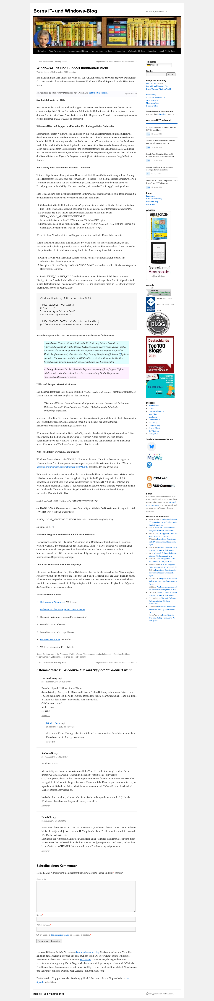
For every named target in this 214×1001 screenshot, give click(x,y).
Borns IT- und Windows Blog (157, 86)
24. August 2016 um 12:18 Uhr (55, 756)
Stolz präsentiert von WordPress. (161, 993)
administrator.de (154, 419)
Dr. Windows (154, 431)
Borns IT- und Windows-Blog (65, 10)
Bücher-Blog (151, 94)
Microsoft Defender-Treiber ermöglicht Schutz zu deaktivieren (162, 601)
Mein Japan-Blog (152, 103)
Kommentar (42, 879)
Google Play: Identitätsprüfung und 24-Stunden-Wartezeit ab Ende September (160, 155)
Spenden (152, 50)
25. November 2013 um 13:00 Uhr (60, 726)
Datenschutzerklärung (78, 50)
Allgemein (64, 654)
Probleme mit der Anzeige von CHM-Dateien (62, 609)
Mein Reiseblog (152, 100)
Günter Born (53, 723)
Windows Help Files (50, 639)
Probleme (126, 654)
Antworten (46, 715)
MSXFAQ (153, 422)
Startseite (41, 50)
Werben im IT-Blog (136, 50)
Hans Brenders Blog (156, 411)
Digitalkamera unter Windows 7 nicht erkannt (116, 61)
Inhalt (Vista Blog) (167, 50)
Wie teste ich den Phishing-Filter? (52, 61)
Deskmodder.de (154, 428)
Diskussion (120, 50)
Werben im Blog (152, 201)
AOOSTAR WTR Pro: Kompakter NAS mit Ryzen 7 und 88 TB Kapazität (161, 181)
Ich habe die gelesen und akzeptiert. (65, 934)
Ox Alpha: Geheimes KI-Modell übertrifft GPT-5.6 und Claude (161, 128)
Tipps (85, 654)
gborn (74, 72)
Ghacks (151, 408)
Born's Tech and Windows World (158, 89)
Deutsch (154, 65)
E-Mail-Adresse (44, 925)
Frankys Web (154, 433)
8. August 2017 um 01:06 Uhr (54, 820)
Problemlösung (75, 654)
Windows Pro (154, 405)
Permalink (81, 656)
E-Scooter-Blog (152, 105)
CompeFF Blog (154, 425)
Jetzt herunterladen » (99, 92)
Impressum (150, 196)
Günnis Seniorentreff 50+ (155, 97)
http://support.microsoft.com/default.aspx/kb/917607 (62, 466)
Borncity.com (151, 83)
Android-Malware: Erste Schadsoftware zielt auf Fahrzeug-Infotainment (160, 141)
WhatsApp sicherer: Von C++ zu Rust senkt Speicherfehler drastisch (159, 168)
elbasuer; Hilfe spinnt (112, 654)
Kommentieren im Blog (101, 50)
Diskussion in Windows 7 (52, 601)
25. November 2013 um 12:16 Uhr (56, 681)
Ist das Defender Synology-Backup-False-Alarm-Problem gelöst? (162, 618)
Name (40, 915)
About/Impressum (57, 50)
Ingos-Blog (153, 414)
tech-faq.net (153, 417)
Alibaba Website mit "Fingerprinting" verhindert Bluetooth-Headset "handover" (163, 522)
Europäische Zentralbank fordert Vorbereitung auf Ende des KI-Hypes (163, 542)
